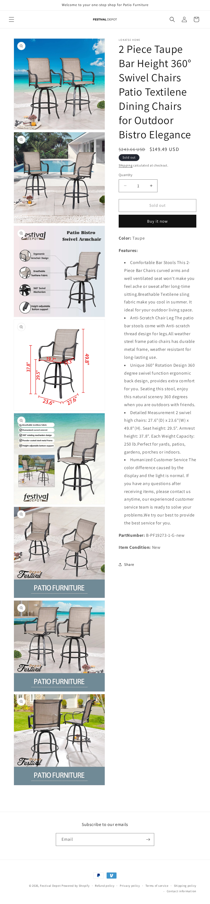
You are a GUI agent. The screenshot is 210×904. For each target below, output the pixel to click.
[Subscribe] (148, 839)
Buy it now (157, 221)
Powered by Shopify (76, 886)
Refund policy (104, 886)
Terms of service (156, 886)
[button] (11, 19)
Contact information (181, 891)
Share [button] (129, 564)
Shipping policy (185, 886)
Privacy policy (130, 886)
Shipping (126, 165)
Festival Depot (50, 886)
